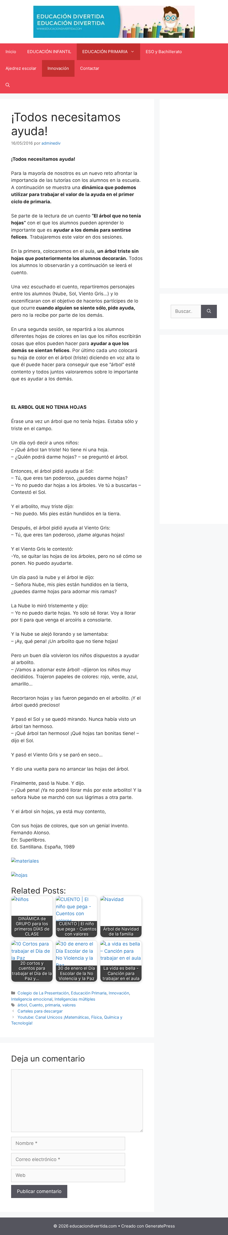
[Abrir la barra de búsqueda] (7, 85)
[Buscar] (209, 311)
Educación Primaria (88, 993)
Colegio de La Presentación (43, 993)
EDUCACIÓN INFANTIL (49, 51)
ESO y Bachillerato (164, 51)
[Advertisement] (194, 193)
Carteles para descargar (40, 1011)
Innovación (58, 68)
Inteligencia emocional (31, 999)
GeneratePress (160, 1226)
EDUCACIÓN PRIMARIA (105, 51)
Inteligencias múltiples (74, 999)
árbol (22, 1005)
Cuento (36, 1005)
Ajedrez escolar (21, 68)
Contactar (89, 68)
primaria (52, 1005)
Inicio (11, 51)
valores (69, 1005)
